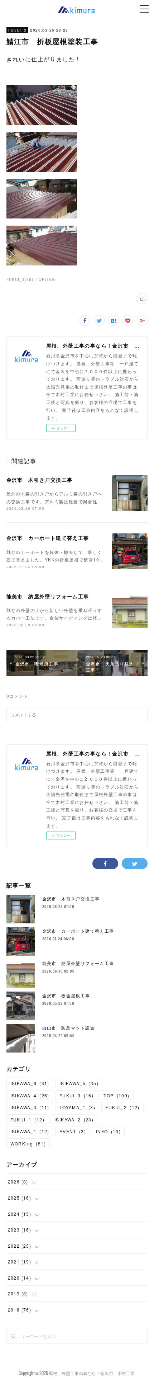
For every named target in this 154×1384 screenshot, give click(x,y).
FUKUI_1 (27, 1119)
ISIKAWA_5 (78, 1083)
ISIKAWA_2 (73, 1119)
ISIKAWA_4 (29, 1095)
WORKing (28, 1143)
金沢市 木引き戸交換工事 (39, 479)
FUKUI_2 (122, 1107)
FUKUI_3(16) (19, 279)
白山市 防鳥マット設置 (68, 1028)
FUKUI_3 (17, 30)
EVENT (72, 1131)
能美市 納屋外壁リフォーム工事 (47, 596)
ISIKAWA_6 (29, 1083)
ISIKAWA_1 (29, 1131)
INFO (108, 1131)
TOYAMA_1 (77, 1107)
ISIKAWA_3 (29, 1107)
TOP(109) (46, 279)
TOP (116, 1095)
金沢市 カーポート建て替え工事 (47, 537)
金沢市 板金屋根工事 (66, 995)
